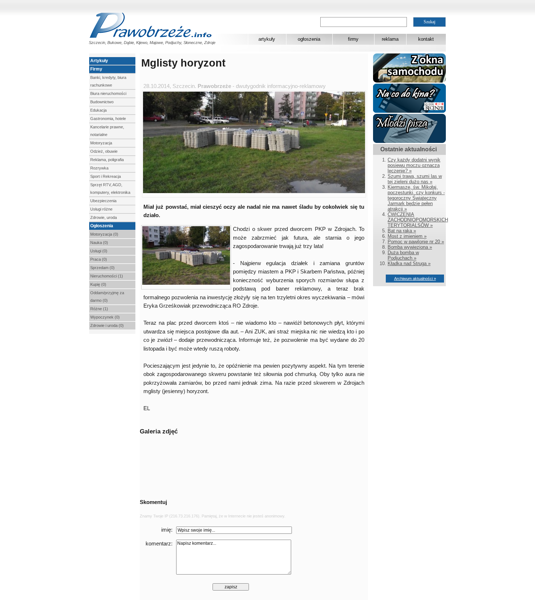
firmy (353, 39)
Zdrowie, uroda (103, 217)
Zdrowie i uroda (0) (107, 325)
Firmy (96, 69)
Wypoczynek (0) (105, 317)
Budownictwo (102, 102)
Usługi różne (101, 209)
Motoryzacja (101, 143)
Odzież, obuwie (104, 151)
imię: (167, 530)
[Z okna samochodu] (409, 81)
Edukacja (98, 110)
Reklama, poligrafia (107, 159)
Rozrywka (99, 168)
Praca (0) (98, 259)
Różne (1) (99, 309)
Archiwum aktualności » (415, 278)
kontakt (426, 39)
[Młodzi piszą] (409, 141)
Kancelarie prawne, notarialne (107, 131)
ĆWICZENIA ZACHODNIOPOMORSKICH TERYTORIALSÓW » (418, 220)
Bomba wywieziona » (410, 247)
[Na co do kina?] (409, 111)
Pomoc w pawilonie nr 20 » (416, 241)
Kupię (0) (98, 284)
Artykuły (99, 60)
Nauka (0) (99, 242)
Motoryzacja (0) (104, 234)
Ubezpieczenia (103, 201)
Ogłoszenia (101, 225)
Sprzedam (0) (102, 267)
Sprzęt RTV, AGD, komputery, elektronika (110, 189)
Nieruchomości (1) (106, 276)
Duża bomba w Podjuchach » (403, 255)
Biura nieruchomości (108, 93)
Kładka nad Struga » (409, 263)
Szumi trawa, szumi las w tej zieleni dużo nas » (415, 178)
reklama (390, 39)
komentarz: (159, 544)
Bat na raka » (402, 230)
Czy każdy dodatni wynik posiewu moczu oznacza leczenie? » (414, 165)
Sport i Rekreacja (105, 176)
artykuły (266, 39)
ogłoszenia (309, 39)
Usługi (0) (98, 251)
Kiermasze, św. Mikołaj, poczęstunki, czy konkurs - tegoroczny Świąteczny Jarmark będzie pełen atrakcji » (416, 198)
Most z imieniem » (407, 236)
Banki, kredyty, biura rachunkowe (108, 81)
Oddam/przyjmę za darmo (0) (107, 297)
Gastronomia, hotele (108, 118)
